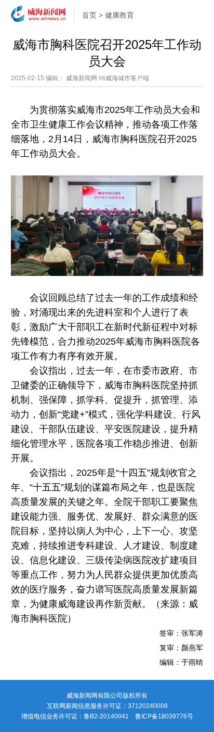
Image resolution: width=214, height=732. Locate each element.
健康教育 (119, 15)
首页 (89, 15)
